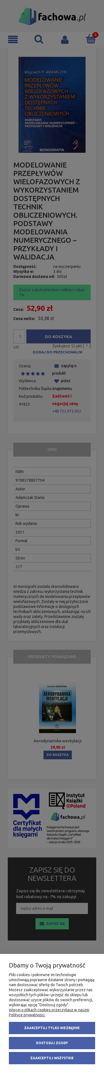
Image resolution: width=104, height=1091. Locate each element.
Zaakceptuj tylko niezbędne (52, 1028)
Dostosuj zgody (52, 1043)
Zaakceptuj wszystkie (52, 1058)
